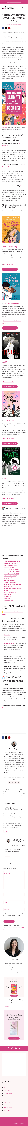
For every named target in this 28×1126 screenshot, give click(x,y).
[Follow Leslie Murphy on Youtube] (15, 782)
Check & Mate (8, 421)
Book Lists (7, 1090)
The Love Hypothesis (11, 303)
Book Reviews (8, 1093)
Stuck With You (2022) (10, 565)
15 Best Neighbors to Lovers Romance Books (8, 794)
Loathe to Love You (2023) (11, 572)
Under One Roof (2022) (10, 563)
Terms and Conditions (9, 1118)
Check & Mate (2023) (10, 576)
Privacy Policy (7, 1120)
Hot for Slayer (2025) (10, 592)
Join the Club (7, 1105)
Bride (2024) (7, 578)
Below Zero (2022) (9, 567)
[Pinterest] (15, 1048)
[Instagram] (12, 1048)
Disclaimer (19, 1118)
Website (6, 909)
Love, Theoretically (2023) (11, 574)
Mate (5, 479)
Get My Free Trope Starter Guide (14, 2)
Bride (21, 186)
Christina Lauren (9, 643)
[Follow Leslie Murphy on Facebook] (9, 782)
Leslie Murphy (14, 749)
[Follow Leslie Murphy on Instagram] (12, 782)
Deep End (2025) (9, 586)
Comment (7, 873)
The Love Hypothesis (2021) (12, 561)
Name (6, 895)
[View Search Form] (23, 8)
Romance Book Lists (16, 24)
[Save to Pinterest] (9, 28)
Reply (6, 831)
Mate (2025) (7, 594)
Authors (5, 22)
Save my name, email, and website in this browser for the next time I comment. (14, 915)
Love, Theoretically (10, 247)
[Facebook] (8, 1048)
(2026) (8, 600)
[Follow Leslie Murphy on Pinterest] (18, 782)
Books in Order (12, 22)
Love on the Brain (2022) (11, 570)
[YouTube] (19, 1048)
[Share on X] (6, 28)
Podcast (6, 1096)
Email (6, 902)
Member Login (8, 1107)
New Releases (8, 1088)
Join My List (7, 1110)
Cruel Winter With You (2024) (12, 584)
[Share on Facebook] (3, 28)
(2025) (7, 596)
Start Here (7, 1102)
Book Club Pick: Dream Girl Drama (20, 793)
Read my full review (8, 264)
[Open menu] (26, 8)
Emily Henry (7, 635)
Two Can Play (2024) (10, 582)
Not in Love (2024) (9, 580)
